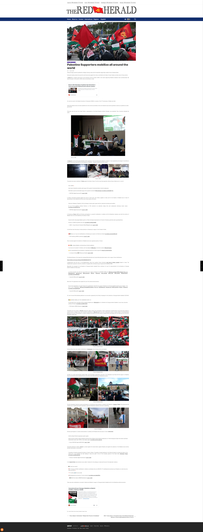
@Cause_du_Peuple (113, 272)
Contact (81, 19)
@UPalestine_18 (71, 273)
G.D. (67, 70)
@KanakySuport (124, 273)
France (75, 511)
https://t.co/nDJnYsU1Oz (107, 250)
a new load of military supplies (112, 262)
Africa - (81, 528)
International (89, 19)
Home (69, 19)
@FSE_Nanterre (120, 272)
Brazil (70, 511)
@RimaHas (93, 247)
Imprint (91, 525)
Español (103, 19)
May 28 (70, 160)
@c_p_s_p (126, 272)
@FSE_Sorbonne (86, 273)
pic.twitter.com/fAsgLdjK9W (90, 222)
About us (74, 19)
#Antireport (122, 453)
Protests (83, 511)
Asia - (79, 528)
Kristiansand (89, 349)
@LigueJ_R (98, 273)
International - (69, 528)
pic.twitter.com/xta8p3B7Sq (94, 475)
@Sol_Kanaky (117, 273)
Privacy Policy (96, 525)
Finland (72, 511)
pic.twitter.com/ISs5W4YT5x (107, 190)
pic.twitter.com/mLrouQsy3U (96, 439)
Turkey (86, 511)
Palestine (80, 511)
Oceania (87, 528)
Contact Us (107, 525)
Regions (96, 19)
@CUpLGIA (96, 302)
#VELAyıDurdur (98, 190)
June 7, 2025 (81, 291)
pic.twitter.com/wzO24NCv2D (111, 233)
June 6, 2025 (84, 306)
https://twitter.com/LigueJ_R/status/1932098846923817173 (79, 259)
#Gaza (126, 453)
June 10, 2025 (82, 277)
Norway (77, 511)
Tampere (115, 404)
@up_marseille (104, 273)
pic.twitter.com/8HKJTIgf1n (81, 303)
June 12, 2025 (85, 209)
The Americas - (75, 528)
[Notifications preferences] (2, 529)
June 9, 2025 (84, 193)
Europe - (84, 528)
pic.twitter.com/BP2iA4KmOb (74, 455)
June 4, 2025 (89, 477)
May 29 (95, 311)
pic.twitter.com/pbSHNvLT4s (74, 207)
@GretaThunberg (108, 247)
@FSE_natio (110, 273)
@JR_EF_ (92, 273)
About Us (101, 525)
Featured (68, 62)
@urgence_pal (79, 273)
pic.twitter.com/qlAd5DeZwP (74, 288)
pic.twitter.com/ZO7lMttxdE (73, 274)
